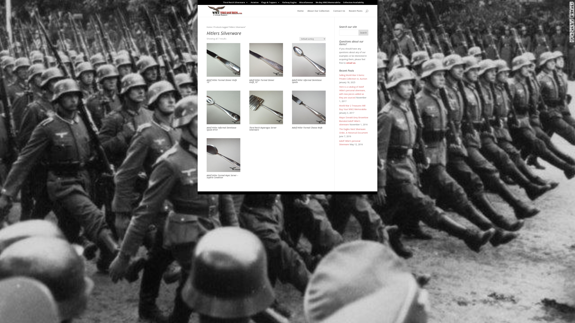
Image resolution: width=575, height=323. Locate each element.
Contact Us (339, 11)
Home (300, 11)
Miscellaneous (306, 2)
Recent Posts (355, 11)
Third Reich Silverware (234, 2)
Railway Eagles (289, 2)
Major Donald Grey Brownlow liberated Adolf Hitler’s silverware (353, 121)
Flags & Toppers (269, 2)
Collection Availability (353, 2)
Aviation (255, 2)
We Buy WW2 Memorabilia (328, 2)
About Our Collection (318, 11)
